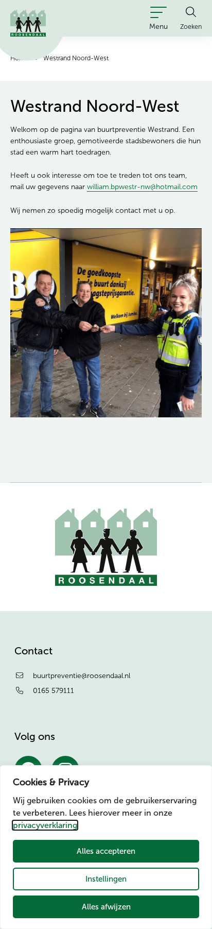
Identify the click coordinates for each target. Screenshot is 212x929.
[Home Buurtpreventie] (28, 23)
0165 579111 (53, 691)
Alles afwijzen (106, 906)
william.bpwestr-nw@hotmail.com (142, 187)
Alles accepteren (106, 851)
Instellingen (106, 878)
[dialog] (106, 847)
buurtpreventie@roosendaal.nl (81, 676)
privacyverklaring (45, 825)
